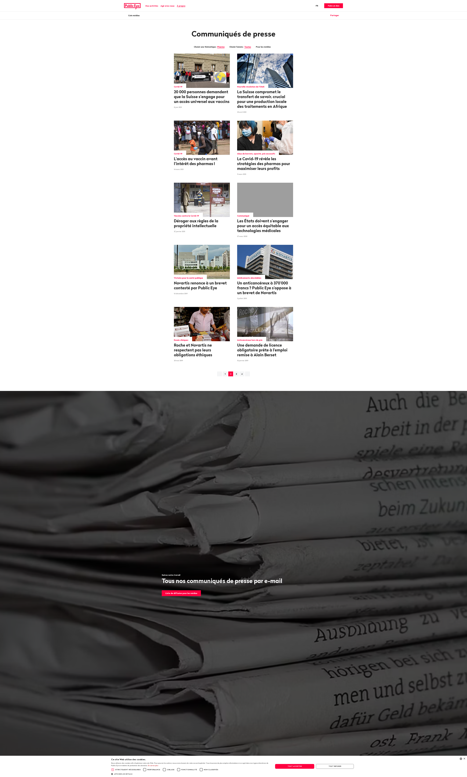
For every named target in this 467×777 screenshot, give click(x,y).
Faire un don (333, 5)
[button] (190, 774)
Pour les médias (263, 47)
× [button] (464, 759)
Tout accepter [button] (295, 766)
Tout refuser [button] (335, 766)
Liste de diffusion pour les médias (181, 593)
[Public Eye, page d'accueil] (132, 5)
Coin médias (134, 15)
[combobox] (461, 759)
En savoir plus (153, 765)
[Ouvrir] (342, 15)
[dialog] (233, 766)
